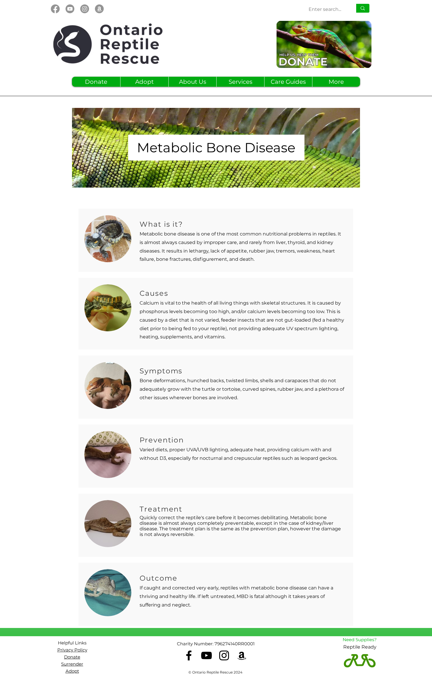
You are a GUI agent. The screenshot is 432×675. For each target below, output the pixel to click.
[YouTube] (206, 655)
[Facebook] (55, 8)
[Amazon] (99, 8)
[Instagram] (84, 8)
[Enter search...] (362, 8)
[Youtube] (70, 8)
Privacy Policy (72, 650)
